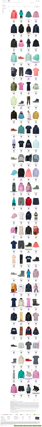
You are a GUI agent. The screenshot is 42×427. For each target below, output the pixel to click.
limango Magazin (2, 418)
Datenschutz (8, 418)
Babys (3, 9)
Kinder (3, 10)
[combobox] (34, 2)
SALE (2, 13)
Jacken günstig (37, 407)
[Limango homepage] (4, 1)
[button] (39, 1)
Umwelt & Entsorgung (16, 418)
